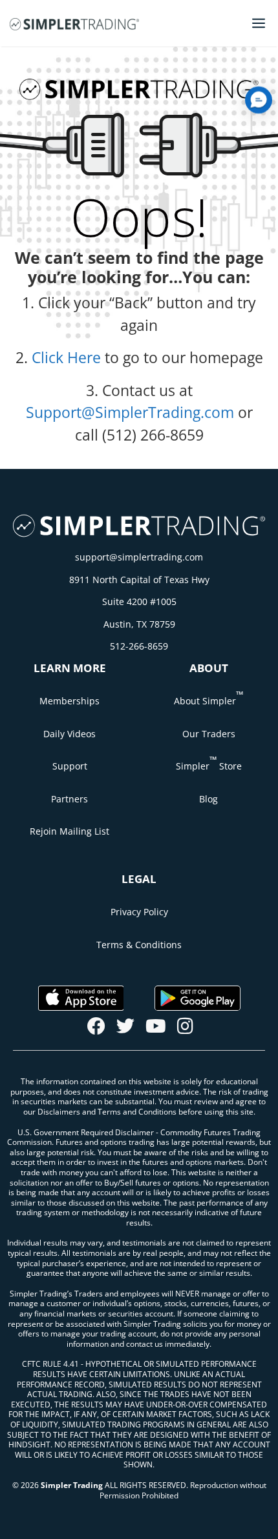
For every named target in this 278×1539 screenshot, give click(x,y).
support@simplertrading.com (139, 557)
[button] (258, 100)
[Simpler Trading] (74, 23)
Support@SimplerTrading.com (130, 412)
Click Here (66, 357)
